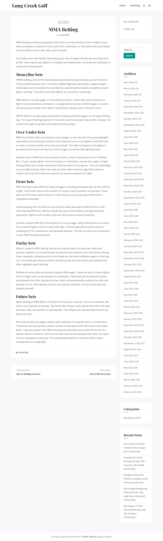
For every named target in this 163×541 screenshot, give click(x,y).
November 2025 (131, 112)
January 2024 (130, 246)
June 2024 (129, 216)
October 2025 (130, 118)
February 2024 (131, 240)
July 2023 (128, 282)
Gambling (135, 5)
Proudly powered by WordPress (65, 536)
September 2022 (132, 343)
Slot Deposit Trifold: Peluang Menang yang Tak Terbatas (134, 510)
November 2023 (131, 258)
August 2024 (130, 203)
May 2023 (128, 294)
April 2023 (129, 300)
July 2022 (128, 355)
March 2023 (129, 307)
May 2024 (128, 222)
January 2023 (130, 319)
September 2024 (132, 197)
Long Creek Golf (29, 6)
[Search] (149, 5)
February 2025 (131, 167)
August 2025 (130, 130)
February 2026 (131, 94)
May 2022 (128, 367)
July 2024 (128, 209)
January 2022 (130, 392)
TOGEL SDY (129, 29)
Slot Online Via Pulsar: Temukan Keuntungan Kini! (135, 448)
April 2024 (129, 228)
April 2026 (129, 82)
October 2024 (130, 191)
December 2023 (131, 252)
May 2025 (128, 149)
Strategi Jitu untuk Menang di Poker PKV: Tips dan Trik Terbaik (134, 461)
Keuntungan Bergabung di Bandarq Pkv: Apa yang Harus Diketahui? (135, 492)
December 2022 (131, 325)
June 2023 (129, 288)
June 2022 (129, 361)
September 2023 (132, 270)
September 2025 (132, 125)
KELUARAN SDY (131, 21)
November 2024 (131, 185)
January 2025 (130, 173)
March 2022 (129, 379)
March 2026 (129, 88)
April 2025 (129, 155)
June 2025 (129, 143)
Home (122, 5)
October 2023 (130, 264)
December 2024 (131, 179)
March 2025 (129, 161)
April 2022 (129, 373)
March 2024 (129, 234)
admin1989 (64, 35)
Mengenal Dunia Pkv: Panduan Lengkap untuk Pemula (136, 479)
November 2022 (131, 331)
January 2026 (130, 100)
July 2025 (128, 137)
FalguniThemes (104, 536)
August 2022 (130, 349)
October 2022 (130, 337)
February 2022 (131, 385)
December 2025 (131, 106)
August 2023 (130, 276)
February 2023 (131, 313)
